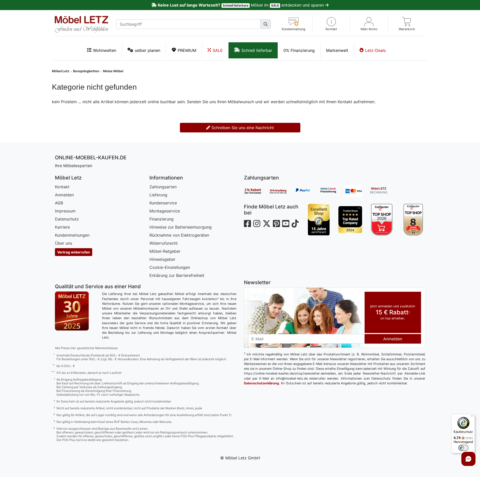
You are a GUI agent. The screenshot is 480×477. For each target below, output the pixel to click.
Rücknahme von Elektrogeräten (179, 235)
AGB (59, 202)
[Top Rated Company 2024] (350, 220)
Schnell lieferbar (256, 50)
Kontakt (62, 186)
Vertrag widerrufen (73, 252)
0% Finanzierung (299, 50)
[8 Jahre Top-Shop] (413, 220)
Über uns (63, 243)
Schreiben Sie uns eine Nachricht (242, 127)
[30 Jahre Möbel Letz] (72, 310)
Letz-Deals (375, 50)
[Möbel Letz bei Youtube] (285, 224)
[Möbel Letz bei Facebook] (247, 224)
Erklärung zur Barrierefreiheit (176, 275)
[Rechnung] (382, 191)
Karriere (62, 227)
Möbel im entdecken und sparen (241, 5)
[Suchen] (265, 24)
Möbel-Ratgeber (164, 251)
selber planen (147, 50)
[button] (331, 24)
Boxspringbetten (86, 71)
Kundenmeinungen (72, 235)
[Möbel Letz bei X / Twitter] (267, 224)
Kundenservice (163, 202)
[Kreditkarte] (357, 191)
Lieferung (158, 194)
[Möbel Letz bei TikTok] (295, 224)
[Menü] (472, 417)
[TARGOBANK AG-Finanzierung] (332, 191)
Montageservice (164, 210)
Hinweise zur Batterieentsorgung (180, 227)
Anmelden (64, 194)
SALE (218, 50)
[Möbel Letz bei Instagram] (256, 224)
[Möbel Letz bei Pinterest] (276, 224)
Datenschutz (67, 219)
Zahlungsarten (163, 186)
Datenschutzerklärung (261, 383)
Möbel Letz (60, 71)
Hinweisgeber (162, 259)
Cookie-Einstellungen (169, 267)
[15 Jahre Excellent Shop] (319, 220)
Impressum (65, 210)
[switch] (463, 448)
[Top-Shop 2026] (382, 220)
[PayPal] (306, 191)
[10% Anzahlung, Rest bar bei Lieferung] (281, 191)
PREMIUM (187, 50)
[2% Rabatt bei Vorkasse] (256, 191)
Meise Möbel (113, 71)
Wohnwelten (104, 50)
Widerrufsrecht (163, 243)
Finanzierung (161, 219)
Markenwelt (337, 50)
